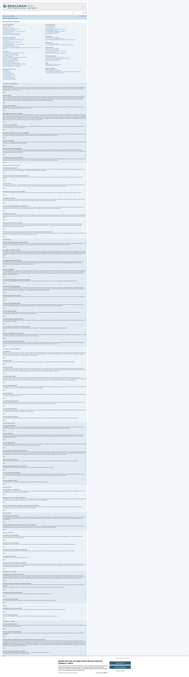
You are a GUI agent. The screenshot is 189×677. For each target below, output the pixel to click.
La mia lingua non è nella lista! (8, 43)
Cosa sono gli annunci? (7, 75)
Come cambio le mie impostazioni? (9, 38)
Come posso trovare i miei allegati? (51, 65)
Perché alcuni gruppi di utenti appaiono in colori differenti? (55, 31)
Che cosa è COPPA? (6, 26)
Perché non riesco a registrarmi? (9, 27)
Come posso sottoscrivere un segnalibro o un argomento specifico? (57, 58)
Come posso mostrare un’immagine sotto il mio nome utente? (14, 44)
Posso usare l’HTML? (7, 71)
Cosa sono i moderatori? (49, 26)
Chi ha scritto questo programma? (51, 69)
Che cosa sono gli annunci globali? (9, 74)
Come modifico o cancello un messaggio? (10, 53)
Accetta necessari (120, 667)
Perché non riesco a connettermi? (9, 30)
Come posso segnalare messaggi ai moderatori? (11, 62)
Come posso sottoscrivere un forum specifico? (53, 59)
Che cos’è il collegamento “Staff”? (51, 33)
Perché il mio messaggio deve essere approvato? (12, 65)
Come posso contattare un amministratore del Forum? (55, 72)
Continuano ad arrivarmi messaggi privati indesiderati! (55, 38)
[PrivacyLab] (104, 673)
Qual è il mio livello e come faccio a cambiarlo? (11, 46)
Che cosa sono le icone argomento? (9, 79)
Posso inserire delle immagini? (8, 73)
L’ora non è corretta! (6, 40)
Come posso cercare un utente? (51, 52)
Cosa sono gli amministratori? (50, 25)
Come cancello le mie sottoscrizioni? (51, 60)
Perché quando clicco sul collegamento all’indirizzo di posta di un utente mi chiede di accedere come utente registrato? (22, 48)
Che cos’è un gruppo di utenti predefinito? (52, 32)
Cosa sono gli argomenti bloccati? (9, 78)
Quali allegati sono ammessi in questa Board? (53, 64)
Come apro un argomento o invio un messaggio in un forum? (13, 52)
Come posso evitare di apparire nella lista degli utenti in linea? (14, 39)
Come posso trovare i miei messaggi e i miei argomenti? (55, 53)
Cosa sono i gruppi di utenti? (50, 27)
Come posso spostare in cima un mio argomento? (12, 66)
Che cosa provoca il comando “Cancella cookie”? (11, 34)
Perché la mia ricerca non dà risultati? (52, 49)
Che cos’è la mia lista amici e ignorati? (52, 43)
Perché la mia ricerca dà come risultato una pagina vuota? (55, 50)
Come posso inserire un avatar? (8, 45)
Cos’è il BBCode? (6, 70)
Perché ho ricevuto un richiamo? (8, 61)
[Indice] (26, 6)
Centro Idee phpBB (57, 633)
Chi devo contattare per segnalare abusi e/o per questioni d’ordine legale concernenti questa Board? (63, 71)
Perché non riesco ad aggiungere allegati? (10, 60)
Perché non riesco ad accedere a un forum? (11, 59)
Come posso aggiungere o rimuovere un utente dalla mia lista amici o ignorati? (59, 44)
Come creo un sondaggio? (7, 56)
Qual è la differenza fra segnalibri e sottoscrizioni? (54, 57)
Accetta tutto (120, 663)
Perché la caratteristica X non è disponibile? (53, 70)
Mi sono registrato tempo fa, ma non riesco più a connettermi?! (14, 31)
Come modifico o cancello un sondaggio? (10, 58)
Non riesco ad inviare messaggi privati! (52, 37)
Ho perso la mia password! (7, 32)
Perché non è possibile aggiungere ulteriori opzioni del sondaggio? (14, 57)
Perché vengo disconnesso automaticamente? (11, 33)
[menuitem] (13, 16)
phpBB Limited (35, 625)
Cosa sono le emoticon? (7, 72)
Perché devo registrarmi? (7, 25)
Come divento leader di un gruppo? (51, 30)
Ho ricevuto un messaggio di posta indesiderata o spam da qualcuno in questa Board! (60, 39)
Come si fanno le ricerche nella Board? (52, 48)
